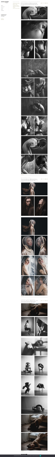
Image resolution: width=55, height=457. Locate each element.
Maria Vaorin (28, 300)
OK (40, 455)
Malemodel (22, 302)
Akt (37, 300)
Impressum (2, 18)
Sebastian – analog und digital (28, 299)
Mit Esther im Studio (25, 177)
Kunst (28, 4)
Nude (31, 4)
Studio (33, 180)
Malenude (25, 302)
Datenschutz (2, 19)
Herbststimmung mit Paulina (16, 3)
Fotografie (25, 301)
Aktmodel (22, 301)
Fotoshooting (22, 4)
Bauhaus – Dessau (15, 4)
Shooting (35, 4)
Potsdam (33, 4)
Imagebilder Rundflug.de (16, 5)
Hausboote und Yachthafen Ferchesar (16, 7)
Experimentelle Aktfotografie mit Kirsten (30, 1)
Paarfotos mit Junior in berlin (16, 8)
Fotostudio (26, 4)
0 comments (22, 5)
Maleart (35, 301)
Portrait (26, 180)
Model (29, 4)
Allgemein (32, 300)
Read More (22, 174)
